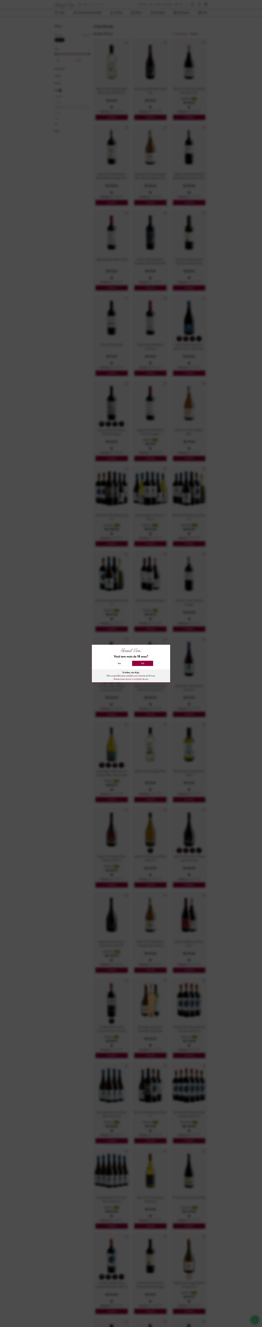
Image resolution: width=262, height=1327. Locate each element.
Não (119, 663)
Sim (142, 663)
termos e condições (134, 679)
